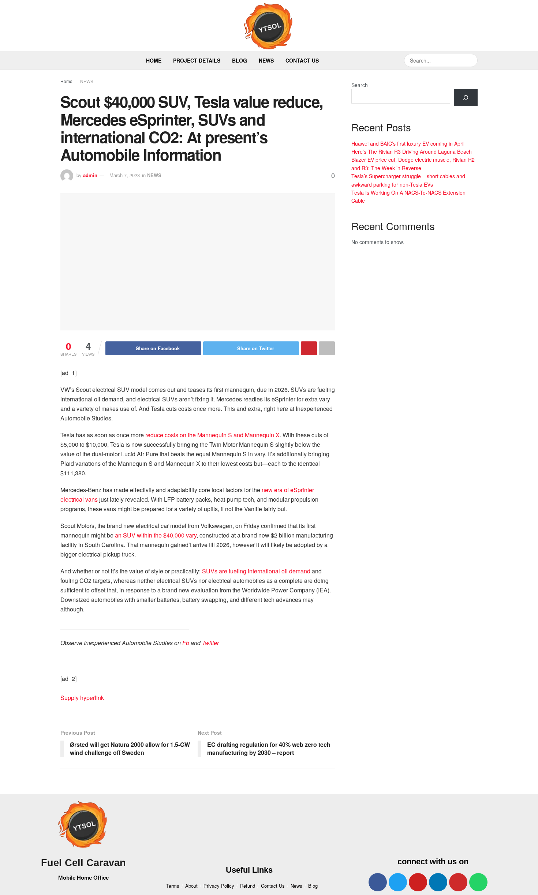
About (191, 885)
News (266, 60)
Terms (172, 885)
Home (153, 60)
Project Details (196, 60)
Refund (247, 885)
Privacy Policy (218, 885)
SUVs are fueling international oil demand (256, 571)
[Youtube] (418, 882)
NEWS (86, 81)
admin (90, 175)
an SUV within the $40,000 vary (156, 535)
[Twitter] (398, 882)
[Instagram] (458, 882)
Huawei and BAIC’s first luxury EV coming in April (407, 143)
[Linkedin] (438, 882)
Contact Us (302, 60)
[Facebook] (378, 882)
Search (359, 85)
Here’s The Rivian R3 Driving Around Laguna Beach (411, 151)
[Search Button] (471, 60)
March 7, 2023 (124, 175)
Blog (239, 60)
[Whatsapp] (478, 882)
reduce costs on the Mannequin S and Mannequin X (212, 435)
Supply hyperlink (82, 697)
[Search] (466, 97)
